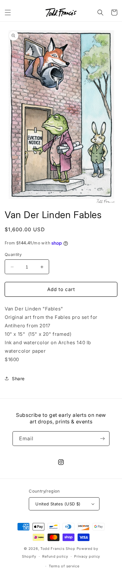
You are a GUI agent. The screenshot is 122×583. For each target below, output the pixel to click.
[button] (8, 12)
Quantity (13, 254)
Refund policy (55, 556)
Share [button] (18, 378)
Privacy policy (87, 556)
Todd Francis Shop (57, 548)
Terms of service (64, 566)
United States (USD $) (57, 503)
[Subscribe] (102, 438)
